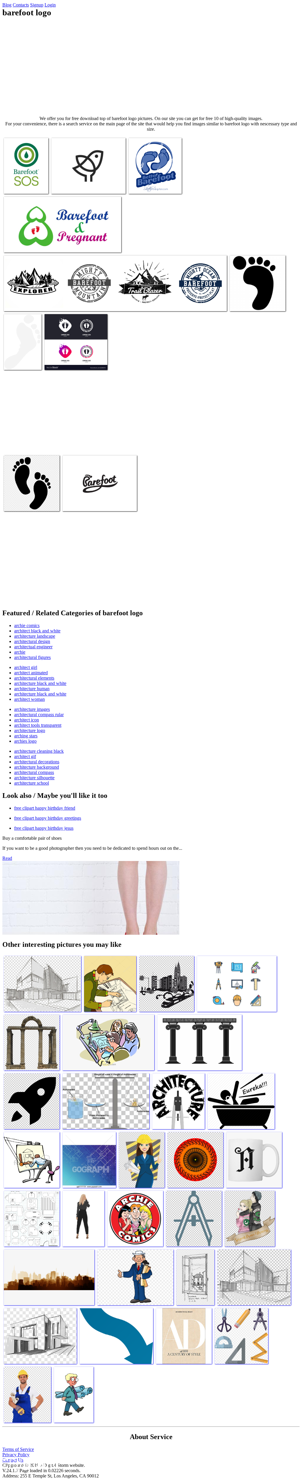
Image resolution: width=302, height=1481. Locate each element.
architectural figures (32, 657)
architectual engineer (33, 646)
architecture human (32, 688)
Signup (36, 4)
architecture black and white (40, 683)
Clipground (29, 1463)
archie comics (27, 625)
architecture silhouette (34, 777)
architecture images (32, 709)
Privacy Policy (15, 1454)
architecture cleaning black (39, 751)
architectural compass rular (39, 714)
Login (50, 4)
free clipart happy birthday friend (44, 808)
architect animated (31, 672)
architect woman (29, 699)
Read (7, 858)
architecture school (31, 782)
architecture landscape (34, 636)
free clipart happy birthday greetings (47, 818)
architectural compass (34, 772)
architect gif (25, 756)
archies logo (25, 741)
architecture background (36, 767)
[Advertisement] (151, 66)
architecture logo (29, 730)
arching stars (25, 735)
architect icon (26, 719)
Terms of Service (18, 1449)
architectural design (32, 641)
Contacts (21, 4)
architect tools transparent (37, 725)
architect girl (25, 667)
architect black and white (37, 630)
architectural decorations (36, 761)
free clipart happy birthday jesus (43, 828)
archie (19, 652)
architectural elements (34, 677)
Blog (7, 4)
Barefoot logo (16, 185)
